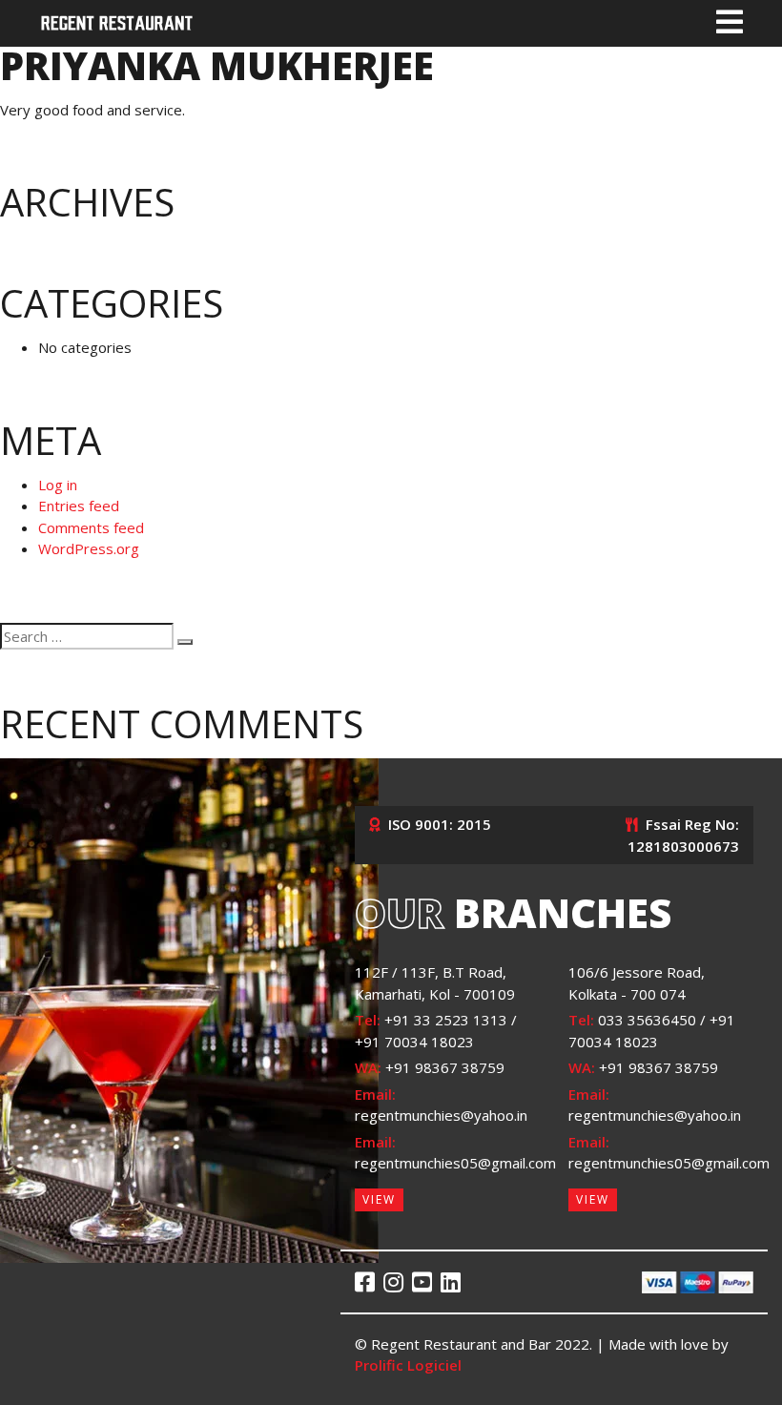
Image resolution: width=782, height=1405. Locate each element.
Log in (57, 484)
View (379, 1199)
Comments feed (91, 527)
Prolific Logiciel (408, 1364)
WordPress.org (88, 548)
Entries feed (78, 505)
